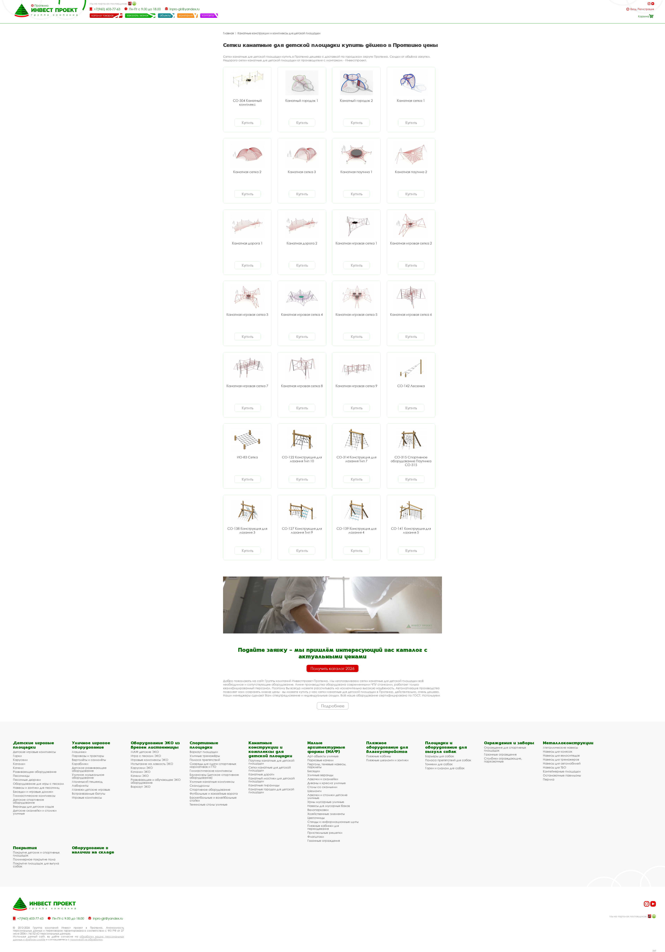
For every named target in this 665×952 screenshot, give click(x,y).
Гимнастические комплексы (34, 795)
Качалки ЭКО (140, 771)
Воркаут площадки (204, 751)
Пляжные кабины (378, 756)
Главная (228, 33)
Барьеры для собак (439, 756)
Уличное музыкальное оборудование (88, 776)
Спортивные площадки (204, 745)
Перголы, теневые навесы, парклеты (326, 765)
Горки (17, 755)
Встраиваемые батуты (88, 793)
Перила (548, 779)
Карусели (20, 759)
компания (186, 15)
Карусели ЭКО (142, 767)
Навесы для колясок (557, 751)
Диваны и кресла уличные (326, 782)
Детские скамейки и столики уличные (34, 812)
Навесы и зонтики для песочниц (36, 787)
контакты (208, 15)
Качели (18, 767)
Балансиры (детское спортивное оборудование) (214, 776)
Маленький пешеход (87, 781)
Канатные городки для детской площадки (271, 791)
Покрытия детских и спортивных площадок (36, 854)
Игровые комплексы (87, 797)
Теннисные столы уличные (208, 804)
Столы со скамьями (322, 786)
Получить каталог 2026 (332, 668)
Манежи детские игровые (91, 789)
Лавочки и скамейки (322, 778)
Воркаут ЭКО (140, 786)
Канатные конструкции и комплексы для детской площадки (279, 33)
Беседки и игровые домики (33, 791)
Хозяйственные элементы (326, 813)
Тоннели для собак (439, 764)
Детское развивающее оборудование (89, 769)
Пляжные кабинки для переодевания (323, 827)
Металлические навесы (560, 747)
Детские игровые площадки (33, 745)
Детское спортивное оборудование (28, 801)
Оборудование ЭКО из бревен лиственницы (155, 745)
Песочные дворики (27, 779)
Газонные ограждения (323, 840)
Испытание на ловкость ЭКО (152, 763)
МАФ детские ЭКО (145, 751)
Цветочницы (316, 817)
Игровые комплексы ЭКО (149, 759)
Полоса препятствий (205, 759)
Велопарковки (318, 809)
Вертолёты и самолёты (89, 759)
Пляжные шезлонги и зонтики (387, 760)
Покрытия (25, 848)
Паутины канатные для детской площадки (271, 762)
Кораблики (80, 763)
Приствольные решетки (324, 832)
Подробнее (332, 705)
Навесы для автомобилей (561, 763)
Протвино (41, 5)
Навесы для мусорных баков (328, 805)
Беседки (313, 771)
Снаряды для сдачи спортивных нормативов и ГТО (213, 765)
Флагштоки (315, 836)
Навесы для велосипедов (561, 755)
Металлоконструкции (568, 743)
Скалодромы (199, 785)
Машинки (79, 751)
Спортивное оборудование (210, 789)
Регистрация (646, 9)
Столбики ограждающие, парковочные (503, 760)
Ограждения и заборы (509, 743)
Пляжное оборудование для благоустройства (387, 747)
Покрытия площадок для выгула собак (36, 865)
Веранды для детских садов (33, 806)
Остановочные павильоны (562, 775)
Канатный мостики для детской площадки (272, 780)
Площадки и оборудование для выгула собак (446, 747)
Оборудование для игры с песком (38, 783)
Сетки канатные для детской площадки (270, 769)
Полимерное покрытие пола (34, 859)
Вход (633, 9)
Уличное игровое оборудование (91, 745)
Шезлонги (314, 790)
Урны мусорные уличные (325, 801)
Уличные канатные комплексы (212, 781)
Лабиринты (80, 785)
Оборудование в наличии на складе (93, 850)
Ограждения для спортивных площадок (505, 749)
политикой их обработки (86, 939)
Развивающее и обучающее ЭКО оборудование (156, 781)
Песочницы (21, 775)
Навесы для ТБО (554, 767)
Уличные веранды (320, 775)
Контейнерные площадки (561, 771)
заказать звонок (137, 15)
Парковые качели (320, 760)
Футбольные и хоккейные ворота (214, 793)
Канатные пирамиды (264, 785)
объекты (165, 15)
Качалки (19, 763)
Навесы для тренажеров (561, 759)
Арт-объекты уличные (323, 756)
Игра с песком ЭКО (146, 755)
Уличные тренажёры (205, 755)
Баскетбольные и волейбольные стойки (213, 799)
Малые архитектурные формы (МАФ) (326, 747)
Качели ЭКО (140, 775)
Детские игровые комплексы (34, 751)
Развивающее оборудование (34, 771)
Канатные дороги (261, 774)
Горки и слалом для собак (445, 768)
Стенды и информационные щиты (332, 821)
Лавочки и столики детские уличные (327, 796)
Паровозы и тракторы (88, 755)
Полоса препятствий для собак (448, 760)
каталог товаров (102, 15)
